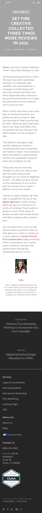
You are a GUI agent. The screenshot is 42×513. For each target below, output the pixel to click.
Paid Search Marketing (14, 393)
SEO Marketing (10, 398)
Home (6, 67)
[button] (38, 3)
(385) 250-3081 (10, 448)
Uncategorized (21, 12)
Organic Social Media (14, 382)
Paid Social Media (12, 387)
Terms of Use (22, 501)
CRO (5, 409)
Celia (9, 49)
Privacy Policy (9, 501)
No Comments (31, 49)
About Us (7, 422)
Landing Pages (10, 404)
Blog (5, 428)
